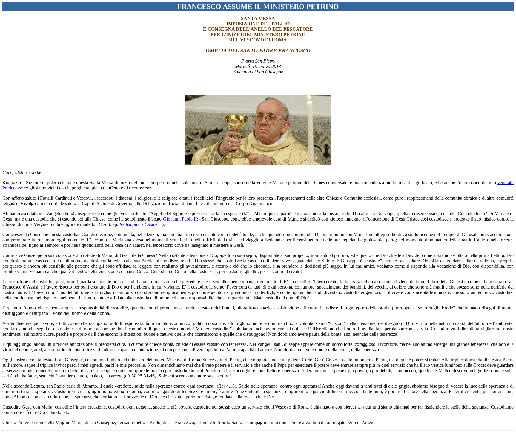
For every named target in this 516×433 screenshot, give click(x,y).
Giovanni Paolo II (180, 218)
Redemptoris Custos (138, 224)
